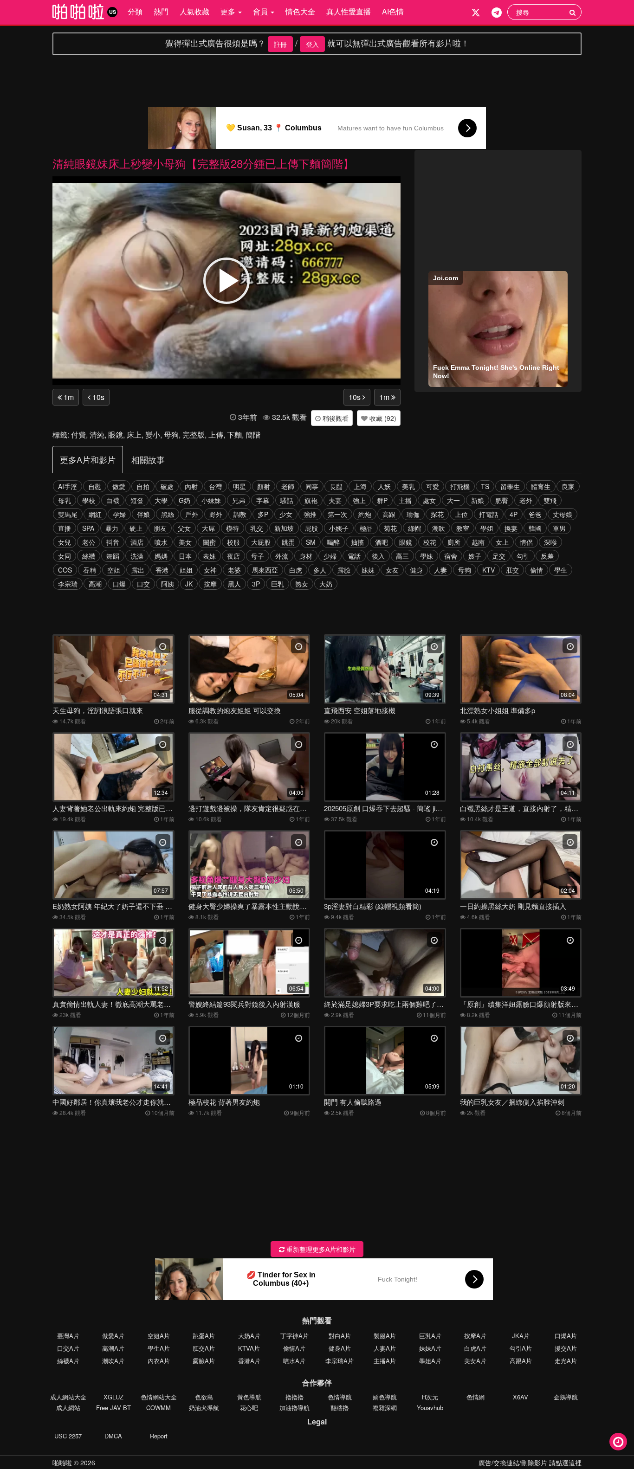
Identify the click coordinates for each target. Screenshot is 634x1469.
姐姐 (186, 569)
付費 (78, 434)
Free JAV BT (113, 1407)
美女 (185, 542)
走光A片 (566, 1360)
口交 (143, 583)
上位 (461, 514)
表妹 (209, 556)
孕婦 (119, 514)
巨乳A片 (430, 1335)
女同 (64, 556)
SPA (88, 528)
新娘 (477, 500)
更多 (228, 11)
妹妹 (368, 569)
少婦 (329, 556)
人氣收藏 (194, 11)
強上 (359, 500)
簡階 (253, 434)
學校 (88, 500)
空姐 (113, 569)
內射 (191, 486)
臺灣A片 (68, 1335)
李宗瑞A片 (339, 1360)
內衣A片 (159, 1360)
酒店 (136, 542)
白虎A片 (475, 1348)
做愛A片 (113, 1335)
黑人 (234, 583)
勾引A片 (521, 1348)
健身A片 (340, 1348)
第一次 (337, 514)
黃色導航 (249, 1396)
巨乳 (277, 583)
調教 (239, 514)
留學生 (510, 486)
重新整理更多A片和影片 (320, 1249)
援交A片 (566, 1348)
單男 (559, 528)
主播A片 (385, 1360)
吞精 (89, 569)
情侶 (526, 542)
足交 (498, 556)
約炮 (364, 514)
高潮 (95, 583)
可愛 (432, 486)
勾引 (523, 556)
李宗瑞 (68, 583)
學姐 (486, 528)
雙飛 (549, 500)
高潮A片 (113, 1348)
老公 (88, 542)
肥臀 (501, 500)
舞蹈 (112, 556)
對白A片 (340, 1335)
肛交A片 (204, 1348)
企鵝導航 (566, 1396)
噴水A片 (294, 1360)
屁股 (311, 528)
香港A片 (249, 1360)
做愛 (118, 486)
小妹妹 (211, 500)
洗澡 (136, 556)
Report (159, 1435)
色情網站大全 (159, 1396)
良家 (568, 486)
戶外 (191, 514)
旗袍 (310, 500)
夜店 (233, 556)
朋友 (160, 528)
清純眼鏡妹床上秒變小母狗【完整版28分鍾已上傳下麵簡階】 (203, 163)
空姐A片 (159, 1335)
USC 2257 (68, 1435)
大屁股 (261, 542)
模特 (232, 528)
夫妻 (335, 500)
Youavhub (430, 1407)
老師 (287, 486)
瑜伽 (413, 514)
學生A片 (159, 1348)
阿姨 (167, 583)
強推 (310, 514)
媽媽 (161, 556)
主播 (405, 500)
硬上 (135, 528)
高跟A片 (521, 1360)
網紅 (95, 514)
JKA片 (521, 1335)
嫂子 (474, 556)
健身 (416, 569)
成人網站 (68, 1407)
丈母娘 (562, 514)
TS (485, 486)
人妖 (384, 486)
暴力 (111, 528)
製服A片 (385, 1335)
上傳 (215, 434)
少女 (285, 514)
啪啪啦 (62, 1462)
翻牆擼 (339, 1407)
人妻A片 (385, 1348)
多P (263, 514)
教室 (462, 528)
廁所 (453, 542)
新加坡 (284, 528)
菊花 (390, 528)
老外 (525, 500)
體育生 (540, 486)
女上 (502, 542)
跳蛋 (288, 542)
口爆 (119, 583)
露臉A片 (204, 1360)
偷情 (536, 569)
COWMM (158, 1407)
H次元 (430, 1396)
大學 (161, 500)
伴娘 (143, 514)
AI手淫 (67, 486)
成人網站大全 (68, 1396)
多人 (319, 569)
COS (65, 569)
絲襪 (88, 556)
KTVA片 (249, 1348)
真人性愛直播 (348, 11)
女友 (392, 569)
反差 (547, 556)
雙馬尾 (68, 514)
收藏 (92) (382, 418)
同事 (311, 486)
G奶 (184, 500)
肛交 (512, 569)
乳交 (256, 528)
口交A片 (68, 1348)
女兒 (64, 542)
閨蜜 (209, 542)
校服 (233, 542)
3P (256, 583)
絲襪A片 (68, 1360)
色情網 (475, 1396)
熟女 (301, 583)
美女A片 (475, 1360)
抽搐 (357, 542)
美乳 (408, 486)
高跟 (388, 514)
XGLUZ (113, 1396)
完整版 (193, 434)
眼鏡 (115, 434)
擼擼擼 (294, 1396)
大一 (453, 500)
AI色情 (393, 11)
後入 (378, 556)
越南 (478, 542)
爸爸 (535, 514)
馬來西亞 (265, 569)
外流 (281, 556)
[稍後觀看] (618, 1441)
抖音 (112, 542)
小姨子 (339, 528)
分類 (135, 11)
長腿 (336, 486)
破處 (167, 486)
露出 (137, 569)
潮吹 (438, 528)
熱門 (161, 11)
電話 (354, 556)
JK (189, 583)
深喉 (550, 542)
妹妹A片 (430, 1348)
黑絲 (167, 514)
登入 (312, 44)
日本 (185, 556)
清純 (97, 434)
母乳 (64, 500)
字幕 (262, 500)
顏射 (263, 486)
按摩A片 (475, 1335)
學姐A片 (430, 1360)
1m (68, 397)
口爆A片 (566, 1335)
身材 (305, 556)
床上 (134, 434)
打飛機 (460, 486)
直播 (64, 528)
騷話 (286, 500)
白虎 (295, 569)
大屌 (208, 528)
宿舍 (450, 556)
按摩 (210, 583)
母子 (257, 556)
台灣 (215, 486)
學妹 (426, 556)
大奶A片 (249, 1335)
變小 (152, 434)
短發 (136, 500)
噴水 (161, 542)
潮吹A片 (113, 1360)
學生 (560, 569)
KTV (488, 569)
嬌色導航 (385, 1396)
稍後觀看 (335, 418)
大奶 (325, 583)
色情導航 (340, 1396)
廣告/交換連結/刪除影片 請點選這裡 (530, 1462)
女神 (210, 569)
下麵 (234, 434)
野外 (215, 514)
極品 (366, 528)
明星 (239, 486)
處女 (429, 500)
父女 (184, 528)
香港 (161, 569)
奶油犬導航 (204, 1407)
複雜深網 (385, 1407)
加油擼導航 (294, 1407)
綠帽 (414, 528)
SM (311, 542)
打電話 (488, 514)
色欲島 (204, 1396)
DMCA (113, 1435)
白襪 (112, 500)
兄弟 (238, 500)
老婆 (234, 569)
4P (514, 514)
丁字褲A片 (294, 1335)
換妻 (511, 528)
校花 (429, 542)
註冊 (280, 44)
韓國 (535, 528)
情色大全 (300, 11)
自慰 (94, 486)
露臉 (343, 569)
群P (382, 500)
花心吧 (249, 1407)
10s (97, 397)
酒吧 (381, 542)
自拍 (142, 486)
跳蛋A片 (204, 1335)
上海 (360, 486)
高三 (402, 556)
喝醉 (333, 542)
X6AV (520, 1396)
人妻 (440, 569)
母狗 (171, 434)
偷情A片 (294, 1348)
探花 (437, 514)
